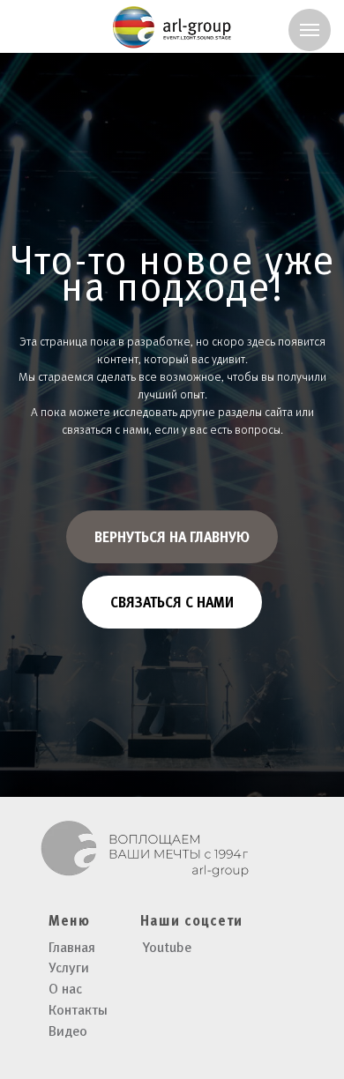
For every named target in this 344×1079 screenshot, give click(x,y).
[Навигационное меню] (309, 30)
